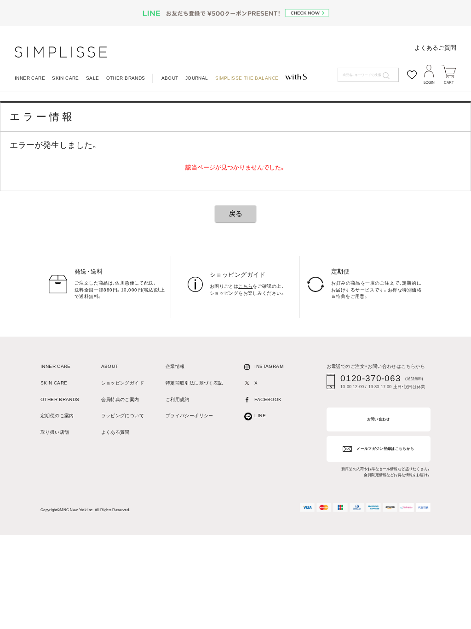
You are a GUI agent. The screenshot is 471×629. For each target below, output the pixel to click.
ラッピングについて (122, 416)
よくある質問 (115, 432)
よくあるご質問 (435, 48)
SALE (92, 78)
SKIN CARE (65, 78)
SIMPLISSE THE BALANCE (247, 78)
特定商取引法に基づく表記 (194, 383)
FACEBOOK (267, 399)
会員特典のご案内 (120, 399)
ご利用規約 (178, 399)
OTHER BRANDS (125, 78)
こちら (245, 286)
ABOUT (169, 78)
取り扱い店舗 (54, 432)
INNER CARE (30, 78)
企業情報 (175, 366)
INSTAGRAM (268, 366)
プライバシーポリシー (189, 416)
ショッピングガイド (122, 383)
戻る (235, 213)
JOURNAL (196, 78)
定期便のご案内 (57, 416)
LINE (260, 416)
